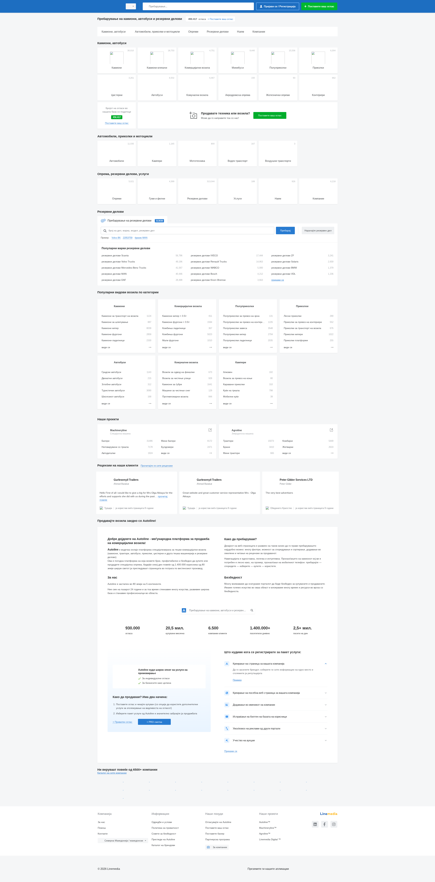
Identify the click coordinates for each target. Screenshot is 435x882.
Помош (102, 827)
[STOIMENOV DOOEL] (163, 781)
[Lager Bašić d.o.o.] (241, 781)
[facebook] (324, 824)
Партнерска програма (217, 839)
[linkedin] (315, 824)
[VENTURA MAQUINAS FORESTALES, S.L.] (163, 789)
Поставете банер (214, 833)
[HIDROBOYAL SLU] (189, 789)
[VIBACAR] (319, 789)
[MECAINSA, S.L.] (215, 789)
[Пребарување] (146, 6)
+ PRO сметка (154, 722)
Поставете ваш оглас (270, 115)
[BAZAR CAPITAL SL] (267, 789)
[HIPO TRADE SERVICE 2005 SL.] (294, 781)
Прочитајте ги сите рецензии (157, 465)
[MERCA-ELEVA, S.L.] (319, 781)
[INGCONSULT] (189, 781)
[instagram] (333, 824)
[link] (116, 115)
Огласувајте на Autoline (218, 822)
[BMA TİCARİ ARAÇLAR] (215, 781)
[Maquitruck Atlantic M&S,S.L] (110, 797)
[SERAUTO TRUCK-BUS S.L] (241, 789)
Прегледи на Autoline (163, 839)
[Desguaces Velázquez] (137, 789)
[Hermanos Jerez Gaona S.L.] (294, 789)
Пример (237, 680)
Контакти (103, 833)
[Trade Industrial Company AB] (110, 781)
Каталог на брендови (163, 845)
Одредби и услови (162, 822)
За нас (101, 822)
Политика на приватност (165, 827)
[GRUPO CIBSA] (110, 789)
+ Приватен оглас (122, 722)
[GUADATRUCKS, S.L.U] (267, 781)
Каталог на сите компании (112, 772)
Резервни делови (110, 211)
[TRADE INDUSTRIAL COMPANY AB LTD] (137, 781)
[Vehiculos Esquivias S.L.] (136, 797)
